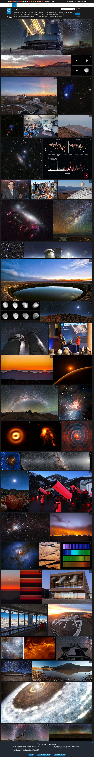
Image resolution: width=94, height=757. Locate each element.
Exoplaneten (58, 12)
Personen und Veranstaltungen (52, 14)
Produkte (68, 4)
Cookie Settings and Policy (59, 754)
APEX (32, 12)
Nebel (37, 14)
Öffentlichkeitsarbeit (60, 4)
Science (78, 1)
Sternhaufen (41, 16)
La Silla (33, 14)
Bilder (14, 4)
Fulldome (64, 12)
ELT (45, 12)
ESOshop (28, 4)
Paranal (41, 14)
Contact (66, 1)
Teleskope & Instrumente (37, 4)
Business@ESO (75, 4)
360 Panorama (23, 12)
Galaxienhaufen (18, 14)
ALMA (29, 12)
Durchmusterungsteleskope (56, 16)
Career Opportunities (83, 4)
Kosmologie (40, 12)
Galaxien (70, 12)
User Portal (83, 1)
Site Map (71, 1)
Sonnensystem (33, 16)
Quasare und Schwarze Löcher (21, 16)
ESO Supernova (50, 12)
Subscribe (62, 1)
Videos (18, 4)
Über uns (10, 4)
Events (52, 4)
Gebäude (62, 14)
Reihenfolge (77, 14)
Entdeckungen (47, 4)
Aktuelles (23, 4)
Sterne (46, 16)
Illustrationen (26, 14)
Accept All (31, 754)
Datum (78, 15)
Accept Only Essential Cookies (44, 754)
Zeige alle (16, 12)
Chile (35, 12)
